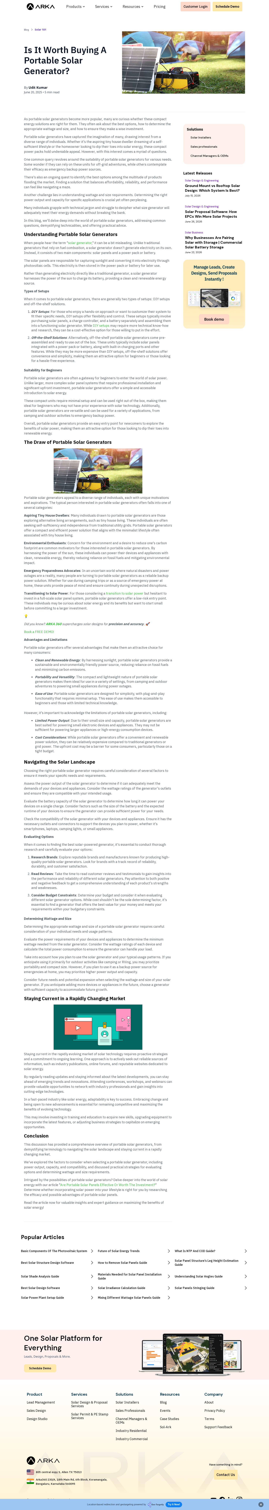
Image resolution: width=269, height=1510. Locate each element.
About (209, 1402)
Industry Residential (131, 1431)
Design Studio (37, 1419)
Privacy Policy (214, 1410)
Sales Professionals (130, 1410)
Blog (163, 1402)
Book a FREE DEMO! (39, 632)
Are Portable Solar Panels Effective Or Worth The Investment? (107, 1185)
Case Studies (169, 1419)
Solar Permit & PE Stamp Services (89, 1416)
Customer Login (196, 6)
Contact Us (225, 1474)
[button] (76, 6)
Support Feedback (218, 1427)
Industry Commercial (132, 1439)
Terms (209, 1419)
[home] (41, 6)
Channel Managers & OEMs (131, 1420)
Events (165, 1410)
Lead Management (41, 1402)
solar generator (80, 243)
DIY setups (101, 325)
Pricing (159, 6)
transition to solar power (124, 593)
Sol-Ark (165, 1427)
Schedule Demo (227, 6)
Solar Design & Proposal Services (89, 1404)
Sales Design (36, 1410)
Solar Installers (127, 1402)
